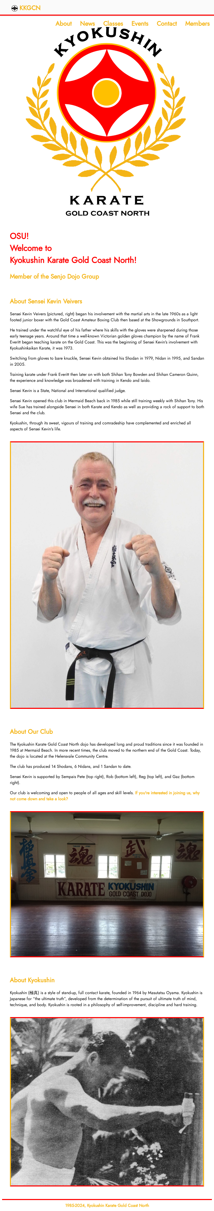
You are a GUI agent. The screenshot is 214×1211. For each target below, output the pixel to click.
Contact (167, 23)
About (64, 23)
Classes (113, 23)
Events (140, 23)
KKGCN (29, 7)
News (87, 23)
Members (197, 23)
